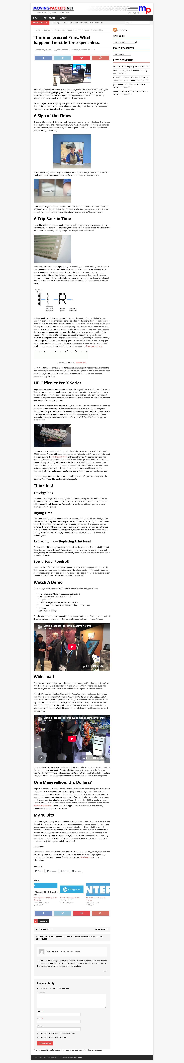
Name (39, 1011)
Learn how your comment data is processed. (84, 1050)
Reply (105, 971)
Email (39, 1018)
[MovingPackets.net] (92, 9)
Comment (41, 992)
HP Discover (84, 49)
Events (75, 49)
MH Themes (77, 1057)
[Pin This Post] (81, 58)
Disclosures (49, 18)
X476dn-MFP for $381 (43, 805)
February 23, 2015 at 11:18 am (71, 952)
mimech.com (81, 362)
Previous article (44, 929)
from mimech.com (94, 346)
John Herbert (62, 49)
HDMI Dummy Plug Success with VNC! (133, 66)
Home (35, 18)
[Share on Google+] (100, 58)
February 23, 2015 (45, 49)
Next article (101, 929)
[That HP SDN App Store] (72, 889)
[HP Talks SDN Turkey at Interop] (98, 889)
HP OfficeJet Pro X (59, 457)
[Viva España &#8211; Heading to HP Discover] (45, 889)
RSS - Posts (122, 30)
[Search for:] (137, 22)
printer (43, 921)
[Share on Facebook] (43, 58)
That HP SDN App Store (69, 897)
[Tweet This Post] (62, 58)
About (63, 18)
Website (40, 1026)
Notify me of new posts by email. (53, 1037)
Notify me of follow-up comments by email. (57, 1033)
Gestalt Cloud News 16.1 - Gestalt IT (128, 77)
